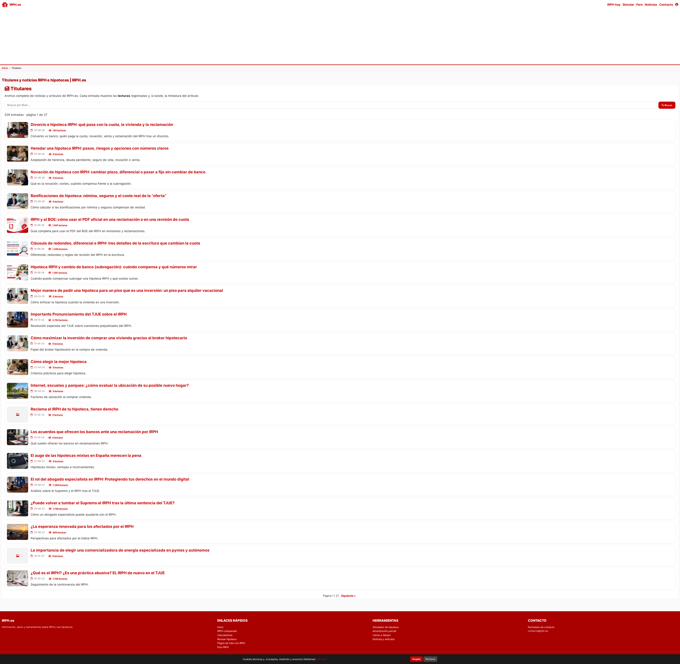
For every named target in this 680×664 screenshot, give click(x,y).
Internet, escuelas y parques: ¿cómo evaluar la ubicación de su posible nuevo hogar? (110, 385)
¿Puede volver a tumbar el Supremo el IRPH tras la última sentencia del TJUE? (103, 503)
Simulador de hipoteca (386, 627)
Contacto (666, 4)
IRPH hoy (613, 4)
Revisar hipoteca (227, 639)
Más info (322, 659)
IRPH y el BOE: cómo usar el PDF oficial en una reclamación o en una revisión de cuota (110, 219)
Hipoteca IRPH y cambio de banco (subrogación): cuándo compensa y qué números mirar (114, 267)
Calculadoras (224, 635)
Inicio (220, 627)
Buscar (668, 105)
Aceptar (416, 659)
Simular (628, 4)
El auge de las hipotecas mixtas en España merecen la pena (86, 455)
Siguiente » (348, 595)
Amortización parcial (384, 630)
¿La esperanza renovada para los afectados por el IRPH (82, 526)
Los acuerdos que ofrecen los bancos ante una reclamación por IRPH (94, 431)
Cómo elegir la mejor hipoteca (59, 361)
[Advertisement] (340, 36)
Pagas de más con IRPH (231, 643)
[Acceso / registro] (676, 4)
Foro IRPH (223, 647)
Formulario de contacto (541, 627)
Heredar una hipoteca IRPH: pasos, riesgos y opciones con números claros (100, 148)
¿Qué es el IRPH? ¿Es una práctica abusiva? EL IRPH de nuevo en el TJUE (98, 573)
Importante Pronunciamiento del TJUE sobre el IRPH (79, 314)
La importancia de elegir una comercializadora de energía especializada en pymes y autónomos (120, 550)
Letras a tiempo (382, 635)
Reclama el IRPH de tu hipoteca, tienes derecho (74, 409)
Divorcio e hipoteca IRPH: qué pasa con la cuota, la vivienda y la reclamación (102, 124)
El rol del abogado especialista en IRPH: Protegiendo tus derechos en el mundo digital (110, 479)
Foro (639, 4)
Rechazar (430, 659)
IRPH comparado (227, 630)
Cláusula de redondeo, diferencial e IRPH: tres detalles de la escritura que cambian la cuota (115, 243)
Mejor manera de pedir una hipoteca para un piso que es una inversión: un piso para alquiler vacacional (127, 290)
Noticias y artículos (384, 639)
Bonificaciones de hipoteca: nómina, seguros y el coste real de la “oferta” (98, 195)
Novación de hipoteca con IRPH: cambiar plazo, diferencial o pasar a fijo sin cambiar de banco (118, 172)
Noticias (651, 4)
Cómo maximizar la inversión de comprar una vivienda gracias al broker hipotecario (109, 338)
